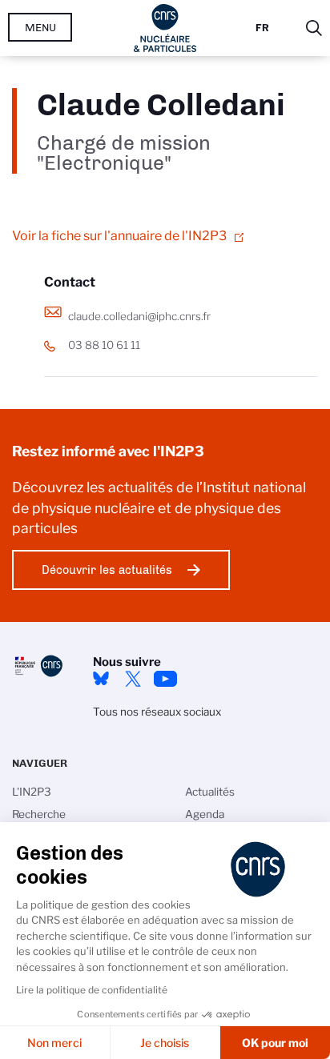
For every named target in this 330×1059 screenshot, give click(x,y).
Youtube (165, 679)
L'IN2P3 (31, 791)
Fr (262, 28)
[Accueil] (165, 28)
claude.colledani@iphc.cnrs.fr (139, 316)
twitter (133, 679)
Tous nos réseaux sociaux (157, 711)
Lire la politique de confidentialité (91, 990)
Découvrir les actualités (107, 570)
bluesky (101, 679)
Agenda (204, 814)
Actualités (210, 791)
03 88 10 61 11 (104, 345)
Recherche (39, 814)
